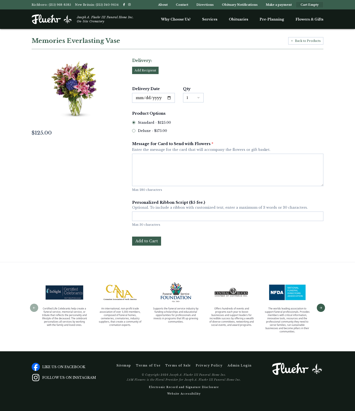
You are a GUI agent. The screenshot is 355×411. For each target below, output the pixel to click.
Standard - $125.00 (154, 122)
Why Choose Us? (176, 19)
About (163, 5)
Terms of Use (148, 365)
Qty (186, 89)
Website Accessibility (184, 393)
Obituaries (238, 19)
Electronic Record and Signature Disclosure (184, 387)
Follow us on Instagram (69, 378)
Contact (182, 5)
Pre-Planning (272, 19)
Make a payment (279, 5)
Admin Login (240, 365)
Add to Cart (146, 241)
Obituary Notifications (240, 5)
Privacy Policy (209, 365)
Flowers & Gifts (309, 19)
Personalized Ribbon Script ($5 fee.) (220, 205)
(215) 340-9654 (107, 5)
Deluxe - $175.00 (152, 131)
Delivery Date (146, 89)
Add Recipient (145, 70)
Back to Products (308, 41)
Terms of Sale (178, 365)
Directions (205, 5)
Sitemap (123, 365)
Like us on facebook (63, 367)
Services (209, 19)
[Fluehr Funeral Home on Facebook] (124, 4)
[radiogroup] (227, 126)
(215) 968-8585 (60, 5)
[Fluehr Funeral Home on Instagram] (129, 4)
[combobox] (193, 97)
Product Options (149, 113)
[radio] (133, 122)
